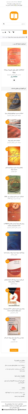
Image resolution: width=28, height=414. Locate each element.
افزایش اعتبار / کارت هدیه (16, 5)
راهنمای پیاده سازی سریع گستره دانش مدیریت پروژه (14, 168)
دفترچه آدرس (21, 383)
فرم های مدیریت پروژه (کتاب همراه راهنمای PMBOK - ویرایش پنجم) (14, 281)
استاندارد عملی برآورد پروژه (14, 140)
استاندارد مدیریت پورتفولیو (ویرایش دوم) (14, 113)
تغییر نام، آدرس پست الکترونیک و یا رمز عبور (14, 381)
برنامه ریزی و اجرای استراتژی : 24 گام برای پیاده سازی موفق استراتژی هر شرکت (14, 310)
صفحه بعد (14, 350)
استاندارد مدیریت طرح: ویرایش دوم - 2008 (14, 197)
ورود (3, 32)
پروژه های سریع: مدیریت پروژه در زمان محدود (14, 253)
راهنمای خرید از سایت (19, 396)
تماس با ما (8, 5)
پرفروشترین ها (8, 404)
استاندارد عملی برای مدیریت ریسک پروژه (16, 37)
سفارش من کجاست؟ (12, 3)
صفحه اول (20, 404)
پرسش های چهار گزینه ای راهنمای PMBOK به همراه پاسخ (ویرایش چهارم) (14, 225)
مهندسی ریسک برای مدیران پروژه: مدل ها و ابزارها (14, 339)
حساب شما (19, 3)
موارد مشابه (4, 37)
